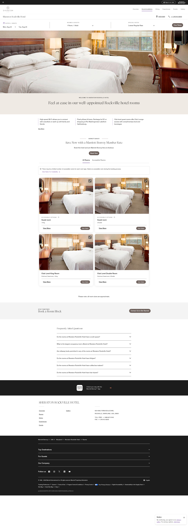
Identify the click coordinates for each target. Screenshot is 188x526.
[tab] (86, 160)
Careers (54, 484)
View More (47, 228)
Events (175, 9)
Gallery (183, 9)
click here (177, 522)
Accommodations (147, 9)
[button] (169, 2)
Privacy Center (89, 484)
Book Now (94, 153)
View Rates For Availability (50, 172)
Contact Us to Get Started (140, 311)
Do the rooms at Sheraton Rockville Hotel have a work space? (78, 337)
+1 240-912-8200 (176, 16)
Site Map (40, 487)
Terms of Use (61, 484)
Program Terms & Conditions (75, 484)
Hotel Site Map (49, 487)
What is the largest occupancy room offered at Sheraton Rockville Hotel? (82, 344)
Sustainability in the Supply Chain (134, 484)
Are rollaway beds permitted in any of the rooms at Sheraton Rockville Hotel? (84, 351)
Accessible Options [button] (49, 217)
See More (41, 129)
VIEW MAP (161, 16)
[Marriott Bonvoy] (181, 2)
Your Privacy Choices (104, 484)
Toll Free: (104, 417)
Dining (157, 9)
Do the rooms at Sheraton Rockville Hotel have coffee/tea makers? (80, 365)
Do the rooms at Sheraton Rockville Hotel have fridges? (76, 358)
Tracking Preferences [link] (44, 484)
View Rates (85, 228)
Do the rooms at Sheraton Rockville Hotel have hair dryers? (77, 373)
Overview (136, 9)
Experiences (166, 9)
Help (56, 487)
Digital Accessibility (117, 484)
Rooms (41, 414)
